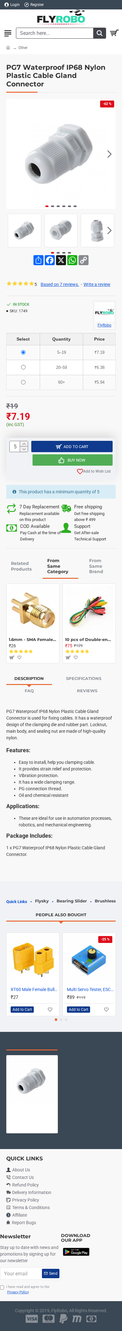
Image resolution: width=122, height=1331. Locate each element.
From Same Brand (96, 566)
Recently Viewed (32, 1043)
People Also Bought (61, 914)
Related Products (21, 566)
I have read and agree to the (27, 1289)
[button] (12, 154)
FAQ (29, 690)
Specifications (83, 678)
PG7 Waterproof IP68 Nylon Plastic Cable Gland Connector (32, 1109)
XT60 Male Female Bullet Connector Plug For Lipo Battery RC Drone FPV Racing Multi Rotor (34, 989)
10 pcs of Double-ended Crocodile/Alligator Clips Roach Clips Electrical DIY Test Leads (89, 639)
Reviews (87, 690)
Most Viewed (84, 1043)
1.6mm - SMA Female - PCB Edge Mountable (33, 639)
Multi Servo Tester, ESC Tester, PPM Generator (90, 989)
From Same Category (57, 566)
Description (29, 678)
